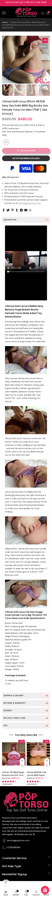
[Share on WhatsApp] (30, 210)
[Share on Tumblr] (16, 210)
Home (5, 22)
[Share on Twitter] (8, 210)
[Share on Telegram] (21, 210)
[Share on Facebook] (3, 210)
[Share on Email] (25, 210)
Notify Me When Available (26, 158)
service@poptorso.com (29, 203)
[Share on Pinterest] (12, 210)
